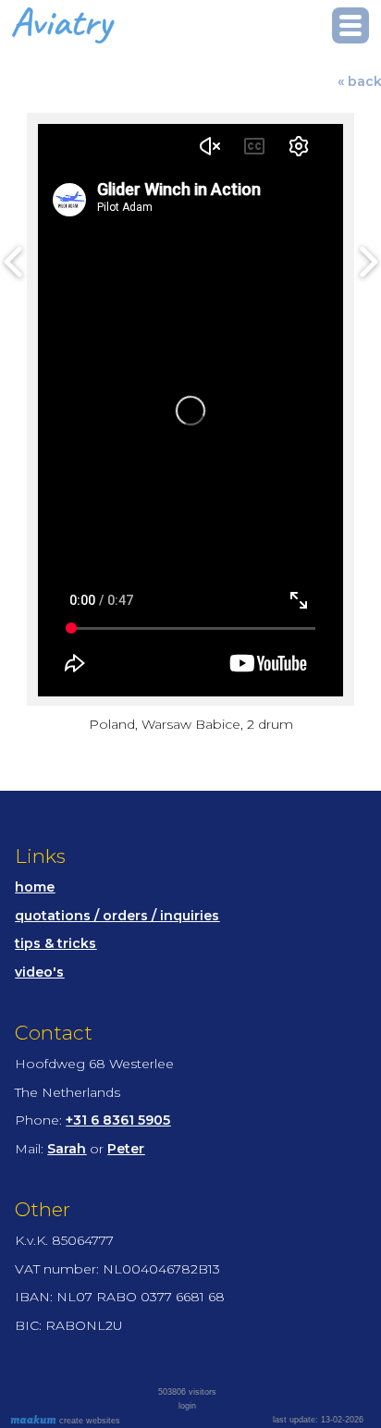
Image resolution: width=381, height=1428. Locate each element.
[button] (350, 25)
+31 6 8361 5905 (118, 1120)
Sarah (66, 1148)
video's (39, 972)
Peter (125, 1148)
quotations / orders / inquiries (117, 915)
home (35, 887)
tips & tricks (55, 943)
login (187, 1405)
